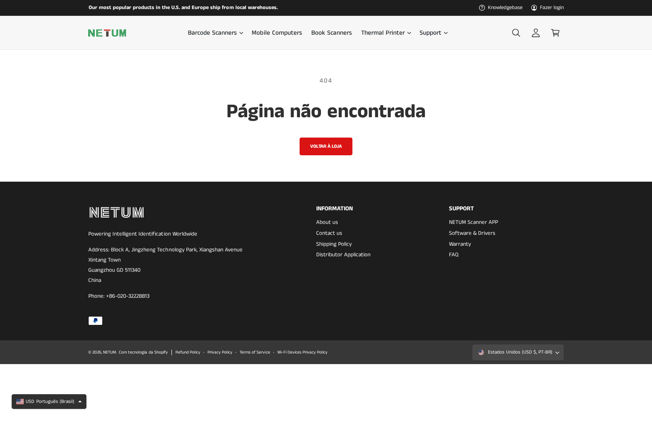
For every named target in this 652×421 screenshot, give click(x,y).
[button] (215, 33)
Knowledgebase (505, 7)
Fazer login (552, 7)
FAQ (453, 255)
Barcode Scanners (212, 32)
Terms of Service (255, 352)
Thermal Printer (383, 32)
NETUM (109, 352)
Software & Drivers (472, 233)
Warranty (460, 244)
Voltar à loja (325, 146)
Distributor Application (343, 255)
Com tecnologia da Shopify (143, 352)
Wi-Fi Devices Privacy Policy (302, 352)
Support (430, 32)
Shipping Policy (334, 244)
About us (327, 222)
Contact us (329, 233)
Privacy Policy (220, 352)
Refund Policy (187, 352)
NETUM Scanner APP (473, 222)
